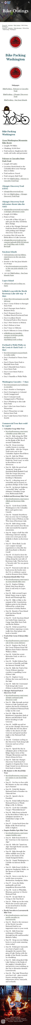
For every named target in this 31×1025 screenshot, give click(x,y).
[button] (2, 2)
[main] (15, 11)
